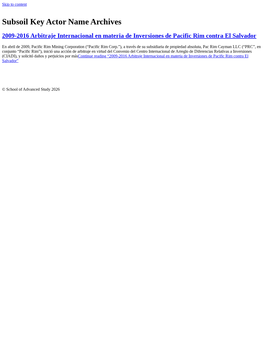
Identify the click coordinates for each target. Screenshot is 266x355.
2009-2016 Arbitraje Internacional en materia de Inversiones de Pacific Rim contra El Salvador (129, 35)
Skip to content (14, 4)
